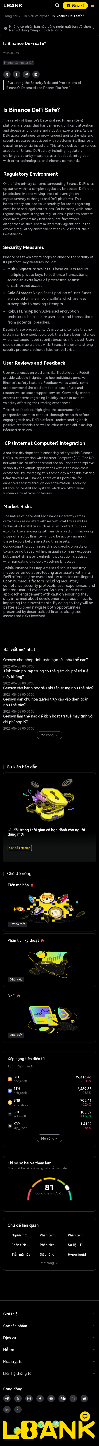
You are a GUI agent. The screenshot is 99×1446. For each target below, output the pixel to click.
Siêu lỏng (47, 1254)
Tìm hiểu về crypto (35, 16)
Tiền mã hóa (21, 1254)
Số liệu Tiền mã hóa (79, 1245)
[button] (85, 1416)
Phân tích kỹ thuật (51, 1235)
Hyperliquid (77, 1254)
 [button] (57, 5)
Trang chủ (10, 16)
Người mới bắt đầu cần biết (23, 1235)
